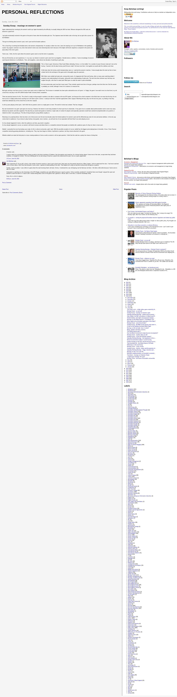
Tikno (129, 670)
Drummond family (132, 486)
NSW (129, 595)
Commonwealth (132, 467)
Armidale (130, 401)
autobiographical (132, 428)
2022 (127, 284)
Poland (129, 615)
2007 (127, 380)
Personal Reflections (33, 12)
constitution (131, 471)
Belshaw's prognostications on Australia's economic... (141, 353)
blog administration (133, 440)
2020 (127, 287)
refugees (130, 633)
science (130, 644)
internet (130, 554)
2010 (127, 375)
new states (131, 589)
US (128, 683)
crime (129, 473)
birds (129, 439)
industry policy (132, 548)
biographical (131, 436)
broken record (131, 450)
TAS (129, 663)
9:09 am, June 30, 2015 (12, 178)
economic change (132, 490)
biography (130, 437)
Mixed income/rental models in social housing (139, 339)
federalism (130, 518)
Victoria (130, 684)
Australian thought (132, 424)
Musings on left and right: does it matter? (138, 328)
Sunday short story (133, 659)
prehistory (130, 620)
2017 (127, 292)
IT (128, 555)
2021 (127, 285)
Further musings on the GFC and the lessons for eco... (141, 341)
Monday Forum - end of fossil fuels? (136, 323)
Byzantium (130, 454)
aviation (130, 429)
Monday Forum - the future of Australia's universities (141, 358)
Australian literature (133, 421)
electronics (131, 494)
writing (129, 693)
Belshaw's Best (132, 435)
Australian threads (132, 425)
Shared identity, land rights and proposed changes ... (141, 318)
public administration (133, 626)
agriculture (130, 394)
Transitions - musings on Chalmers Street (138, 355)
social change (131, 648)
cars (129, 457)
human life (130, 539)
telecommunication (133, 666)
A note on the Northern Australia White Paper (139, 326)
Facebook (149, 82)
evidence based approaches (135, 509)
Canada (130, 455)
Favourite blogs (132, 516)
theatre (129, 668)
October (129, 301)
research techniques (133, 637)
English (130, 497)
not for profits (131, 594)
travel (129, 676)
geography (130, 528)
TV (128, 679)
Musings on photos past (134, 577)
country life (131, 472)
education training (132, 493)
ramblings (130, 629)
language (130, 558)
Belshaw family (132, 432)
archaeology (131, 397)
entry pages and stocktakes (135, 501)
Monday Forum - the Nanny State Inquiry (146, 231)
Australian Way (132, 426)
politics (130, 618)
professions (131, 625)
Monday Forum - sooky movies (135, 346)
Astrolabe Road (132, 408)
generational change (133, 526)
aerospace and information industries (137, 392)
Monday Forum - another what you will (137, 334)
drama (129, 483)
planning (130, 612)
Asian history (131, 407)
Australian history (132, 418)
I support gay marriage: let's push (136, 356)
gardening (130, 525)
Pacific (129, 598)
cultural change (132, 475)
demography (131, 479)
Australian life (10, 145)
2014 (127, 368)
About (8, 4)
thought (130, 669)
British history (131, 448)
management (131, 564)
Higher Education (42, 4)
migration (130, 572)
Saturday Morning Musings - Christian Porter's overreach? (150, 249)
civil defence (131, 462)
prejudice (130, 622)
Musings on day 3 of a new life (135, 351)
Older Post (116, 189)
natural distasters (132, 579)
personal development (133, 607)
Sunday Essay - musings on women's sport (138, 312)
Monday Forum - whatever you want (144, 258)
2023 (127, 282)
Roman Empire (132, 638)
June (128, 307)
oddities (130, 597)
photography (131, 611)
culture (129, 476)
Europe (130, 507)
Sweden (130, 661)
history (129, 534)
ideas (129, 541)
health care (131, 530)
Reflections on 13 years (134, 632)
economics (131, 491)
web (129, 688)
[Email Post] (20, 143)
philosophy (130, 609)
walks (129, 686)
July (128, 306)
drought (130, 485)
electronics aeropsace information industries (139, 496)
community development (134, 469)
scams (129, 641)
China (129, 458)
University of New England (135, 680)
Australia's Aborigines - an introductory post (146, 267)
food (129, 521)
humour (130, 540)
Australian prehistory (133, 422)
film (129, 519)
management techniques (134, 565)
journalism (130, 557)
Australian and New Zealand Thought (137, 410)
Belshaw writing (132, 433)
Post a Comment (6, 182)
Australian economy (133, 412)
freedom (130, 523)
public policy (131, 627)
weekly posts (131, 690)
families (130, 511)
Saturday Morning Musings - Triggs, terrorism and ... (141, 350)
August (129, 304)
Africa (129, 393)
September (130, 302)
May (128, 360)
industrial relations (132, 547)
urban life (130, 681)
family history (131, 514)
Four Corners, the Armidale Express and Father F (141, 211)
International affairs (133, 550)
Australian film (131, 415)
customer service (132, 478)
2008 (127, 378)
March (129, 363)
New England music (133, 586)
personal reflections (133, 608)
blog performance (132, 442)
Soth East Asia (132, 654)
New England (131, 582)
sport (14, 145)
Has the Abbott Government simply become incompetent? (142, 333)
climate (130, 464)
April (128, 361)
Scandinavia (131, 643)
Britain (129, 446)
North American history (134, 591)
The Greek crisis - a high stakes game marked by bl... (141, 309)
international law (132, 551)
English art (130, 498)
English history (132, 500)
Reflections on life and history (135, 345)
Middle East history (133, 569)
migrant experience (133, 571)
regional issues (132, 634)
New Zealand (131, 590)
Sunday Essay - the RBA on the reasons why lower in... (142, 324)
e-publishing (131, 487)
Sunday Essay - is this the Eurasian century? (139, 336)
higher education (132, 532)
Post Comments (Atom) (16, 192)
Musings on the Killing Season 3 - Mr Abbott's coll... (141, 319)
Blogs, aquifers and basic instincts (136, 329)
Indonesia (130, 546)
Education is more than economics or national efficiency (143, 225)
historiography (131, 533)
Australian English (132, 414)
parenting (130, 602)
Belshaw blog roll (17, 4)
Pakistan (130, 600)
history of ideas (132, 537)
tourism (130, 672)
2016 (127, 294)
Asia (129, 405)
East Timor (131, 489)
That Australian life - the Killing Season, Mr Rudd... (140, 343)
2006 (127, 382)
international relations (133, 552)
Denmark (130, 480)
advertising (131, 390)
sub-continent (131, 658)
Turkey (129, 677)
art (128, 404)
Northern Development (134, 593)
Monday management (133, 576)
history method (132, 536)
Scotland (130, 645)
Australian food (132, 417)
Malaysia (130, 562)
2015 (127, 296)
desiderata (130, 482)
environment (131, 503)
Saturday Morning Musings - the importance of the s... (141, 338)
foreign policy (131, 522)
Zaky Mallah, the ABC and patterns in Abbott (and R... (141, 316)
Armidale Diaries (132, 403)
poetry (129, 614)
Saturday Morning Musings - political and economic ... (141, 314)
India (129, 544)
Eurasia (130, 505)
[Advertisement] (22, 186)
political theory (132, 616)
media (129, 568)
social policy (131, 651)
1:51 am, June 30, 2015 (12, 158)
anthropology (131, 396)
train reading (131, 675)
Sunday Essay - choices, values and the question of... (141, 348)
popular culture (132, 619)
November (130, 299)
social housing (131, 650)
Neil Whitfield (131, 580)
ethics (129, 504)
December (130, 297)
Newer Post (5, 189)
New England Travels (29, 4)
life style (130, 561)
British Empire (131, 447)
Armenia (130, 400)
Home (2, 4)
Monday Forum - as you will (142, 240)
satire (129, 640)
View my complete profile (131, 51)
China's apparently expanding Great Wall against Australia (150, 202)
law (129, 559)
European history (132, 508)
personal (130, 605)
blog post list (131, 443)
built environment (132, 451)
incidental (130, 543)
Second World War (133, 647)
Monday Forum (132, 575)
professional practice (133, 623)
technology (131, 665)
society (130, 652)
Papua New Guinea (133, 601)
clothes (130, 465)
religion (130, 636)
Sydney (130, 662)
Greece (130, 529)
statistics (130, 657)
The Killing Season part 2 (133, 331)
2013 (127, 370)
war (129, 687)
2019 (127, 289)
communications (132, 468)
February (129, 365)
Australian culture (132, 411)
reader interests (132, 630)
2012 (127, 372)
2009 (127, 377)
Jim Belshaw (9, 161)
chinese (130, 460)
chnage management (133, 461)
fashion (130, 515)
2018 (127, 291)
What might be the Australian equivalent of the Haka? (141, 321)
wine (129, 691)
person (129, 604)
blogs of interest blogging (134, 444)
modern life (131, 573)
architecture (131, 399)
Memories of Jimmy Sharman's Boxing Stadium (148, 193)
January (129, 366)
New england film (132, 583)
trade (129, 673)
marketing (130, 566)
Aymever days (132, 430)
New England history (133, 584)
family (129, 512)
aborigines (130, 389)
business (130, 453)
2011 (127, 373)
